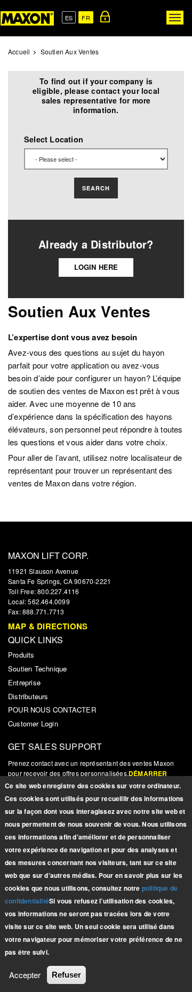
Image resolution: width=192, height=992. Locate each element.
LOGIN (105, 16)
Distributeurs (28, 696)
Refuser (66, 974)
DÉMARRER (148, 773)
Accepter (25, 974)
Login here (96, 267)
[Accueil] (27, 18)
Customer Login (33, 723)
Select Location (53, 139)
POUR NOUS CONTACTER (52, 710)
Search (96, 188)
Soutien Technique (37, 668)
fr (86, 17)
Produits (21, 655)
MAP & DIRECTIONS (47, 626)
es (69, 17)
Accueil (19, 51)
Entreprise (24, 682)
